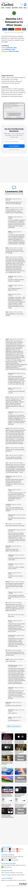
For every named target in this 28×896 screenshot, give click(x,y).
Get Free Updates (14, 146)
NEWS (2, 7)
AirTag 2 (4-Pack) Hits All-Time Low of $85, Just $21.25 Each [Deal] (20, 805)
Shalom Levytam (20, 32)
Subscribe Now (7, 867)
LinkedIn (6, 851)
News (2, 872)
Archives (19, 875)
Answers (3, 875)
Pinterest (21, 849)
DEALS (25, 7)
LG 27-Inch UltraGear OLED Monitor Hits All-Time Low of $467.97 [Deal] (7, 816)
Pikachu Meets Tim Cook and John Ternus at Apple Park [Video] (7, 763)
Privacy (24, 885)
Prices (17, 872)
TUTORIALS (8, 7)
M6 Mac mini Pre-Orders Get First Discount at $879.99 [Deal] (20, 795)
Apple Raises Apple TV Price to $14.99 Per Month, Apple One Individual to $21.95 (7, 753)
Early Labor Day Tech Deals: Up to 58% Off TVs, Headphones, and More (7, 795)
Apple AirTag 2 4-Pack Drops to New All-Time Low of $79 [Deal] (6, 805)
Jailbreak (14, 875)
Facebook (6, 849)
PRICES (20, 7)
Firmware (8, 875)
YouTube (13, 851)
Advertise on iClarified (7, 880)
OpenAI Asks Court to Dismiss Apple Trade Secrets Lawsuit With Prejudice (19, 742)
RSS (20, 851)
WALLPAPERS (15, 7)
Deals (21, 872)
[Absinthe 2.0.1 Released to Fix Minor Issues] (14, 111)
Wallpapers (12, 872)
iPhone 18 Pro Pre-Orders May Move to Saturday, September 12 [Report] (7, 742)
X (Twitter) (13, 849)
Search (23, 875)
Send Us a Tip (16, 880)
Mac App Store (15, 860)
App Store (6, 860)
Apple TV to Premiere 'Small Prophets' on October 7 (19, 752)
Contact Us (23, 880)
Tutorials (7, 872)
